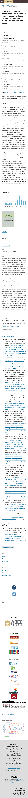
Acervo (7, 5)
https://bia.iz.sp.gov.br (14, 768)
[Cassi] (14, 649)
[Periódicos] (14, 654)
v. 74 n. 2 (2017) (14, 5)
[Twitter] (14, 594)
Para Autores (5, 573)
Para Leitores (5, 570)
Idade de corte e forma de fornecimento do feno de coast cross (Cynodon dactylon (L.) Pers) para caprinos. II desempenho (15, 493)
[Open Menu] (1, 1)
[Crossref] (14, 693)
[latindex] (14, 639)
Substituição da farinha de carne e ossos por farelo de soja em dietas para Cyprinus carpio (15, 506)
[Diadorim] (14, 644)
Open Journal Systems (8, 714)
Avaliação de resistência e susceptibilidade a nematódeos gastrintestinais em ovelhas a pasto (14, 536)
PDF (5, 231)
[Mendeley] (14, 699)
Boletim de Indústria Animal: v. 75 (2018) (15, 540)
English (4, 556)
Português (5, 561)
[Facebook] (14, 587)
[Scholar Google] (14, 678)
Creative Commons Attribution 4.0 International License (14, 780)
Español (4, 559)
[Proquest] (14, 673)
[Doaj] (14, 682)
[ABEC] (14, 627)
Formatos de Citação (7, 329)
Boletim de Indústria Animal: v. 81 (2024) (15, 448)
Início (3, 5)
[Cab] (14, 670)
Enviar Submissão (8, 547)
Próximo (22, 513)
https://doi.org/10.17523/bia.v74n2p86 (14, 93)
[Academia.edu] (14, 702)
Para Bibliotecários (6, 575)
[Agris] (14, 665)
